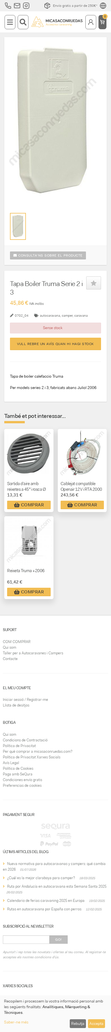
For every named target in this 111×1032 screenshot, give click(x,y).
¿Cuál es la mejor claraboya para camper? (41, 877)
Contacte (10, 658)
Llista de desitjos (16, 705)
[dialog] (55, 1013)
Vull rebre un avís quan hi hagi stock (55, 344)
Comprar (32, 505)
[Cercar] (23, 22)
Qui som (9, 647)
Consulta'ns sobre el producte (50, 255)
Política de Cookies (18, 768)
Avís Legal (11, 762)
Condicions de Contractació (25, 740)
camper (67, 315)
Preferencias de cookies (22, 785)
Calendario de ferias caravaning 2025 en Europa (46, 900)
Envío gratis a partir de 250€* (75, 5)
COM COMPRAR (16, 641)
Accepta (96, 1023)
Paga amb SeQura (17, 774)
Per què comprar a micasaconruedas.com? (37, 751)
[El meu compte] (90, 22)
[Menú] (10, 22)
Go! (58, 939)
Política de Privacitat (19, 745)
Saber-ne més (16, 1022)
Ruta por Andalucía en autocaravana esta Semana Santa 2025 (56, 886)
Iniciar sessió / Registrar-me (25, 699)
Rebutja (77, 1023)
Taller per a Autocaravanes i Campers (33, 653)
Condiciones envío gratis (22, 779)
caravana (81, 315)
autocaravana (50, 315)
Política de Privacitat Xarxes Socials (31, 757)
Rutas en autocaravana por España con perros (44, 909)
